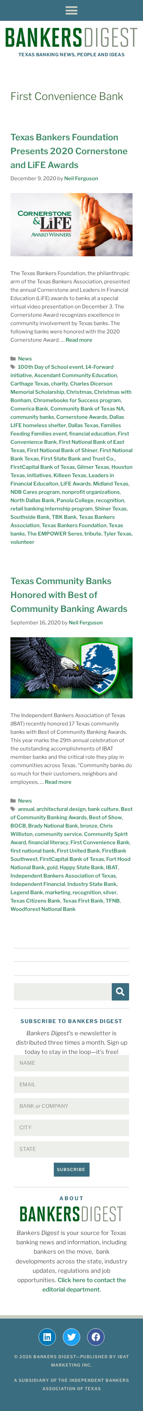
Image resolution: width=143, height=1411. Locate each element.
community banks (32, 417)
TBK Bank (64, 517)
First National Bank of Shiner (62, 450)
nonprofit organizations (91, 492)
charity (59, 384)
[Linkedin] (47, 1337)
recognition (110, 500)
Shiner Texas (111, 509)
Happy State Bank (82, 867)
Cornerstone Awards (81, 417)
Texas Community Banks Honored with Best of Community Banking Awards (68, 595)
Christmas (79, 392)
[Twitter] (71, 1337)
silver (110, 892)
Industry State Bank (92, 884)
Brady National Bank (53, 826)
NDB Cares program (35, 492)
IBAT (112, 867)
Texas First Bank (82, 901)
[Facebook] (95, 1337)
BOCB (18, 826)
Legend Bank (26, 892)
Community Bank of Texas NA (87, 409)
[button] (72, 10)
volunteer (22, 542)
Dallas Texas (83, 425)
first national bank (32, 851)
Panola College (75, 500)
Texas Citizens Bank (35, 901)
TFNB (113, 901)
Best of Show (105, 817)
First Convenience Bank (99, 842)
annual (26, 809)
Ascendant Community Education (75, 375)
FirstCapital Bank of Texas (42, 467)
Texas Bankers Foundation (74, 525)
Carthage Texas (29, 384)
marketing (57, 892)
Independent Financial (37, 884)
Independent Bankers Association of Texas (63, 876)
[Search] (120, 992)
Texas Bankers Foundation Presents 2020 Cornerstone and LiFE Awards (69, 151)
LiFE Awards (75, 484)
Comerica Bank (29, 409)
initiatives (39, 475)
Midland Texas (110, 484)
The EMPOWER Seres (54, 534)
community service (58, 834)
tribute (92, 534)
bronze (89, 826)
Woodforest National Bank (43, 909)
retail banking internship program (51, 509)
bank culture (103, 809)
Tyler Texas (117, 534)
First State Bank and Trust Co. (78, 459)
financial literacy (48, 842)
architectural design (61, 809)
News (25, 359)
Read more (79, 340)
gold (52, 867)
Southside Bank (30, 517)
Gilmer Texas (93, 467)
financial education (92, 434)
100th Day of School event (50, 367)
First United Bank (78, 851)
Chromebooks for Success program (77, 400)
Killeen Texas (69, 475)
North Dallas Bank (32, 500)
